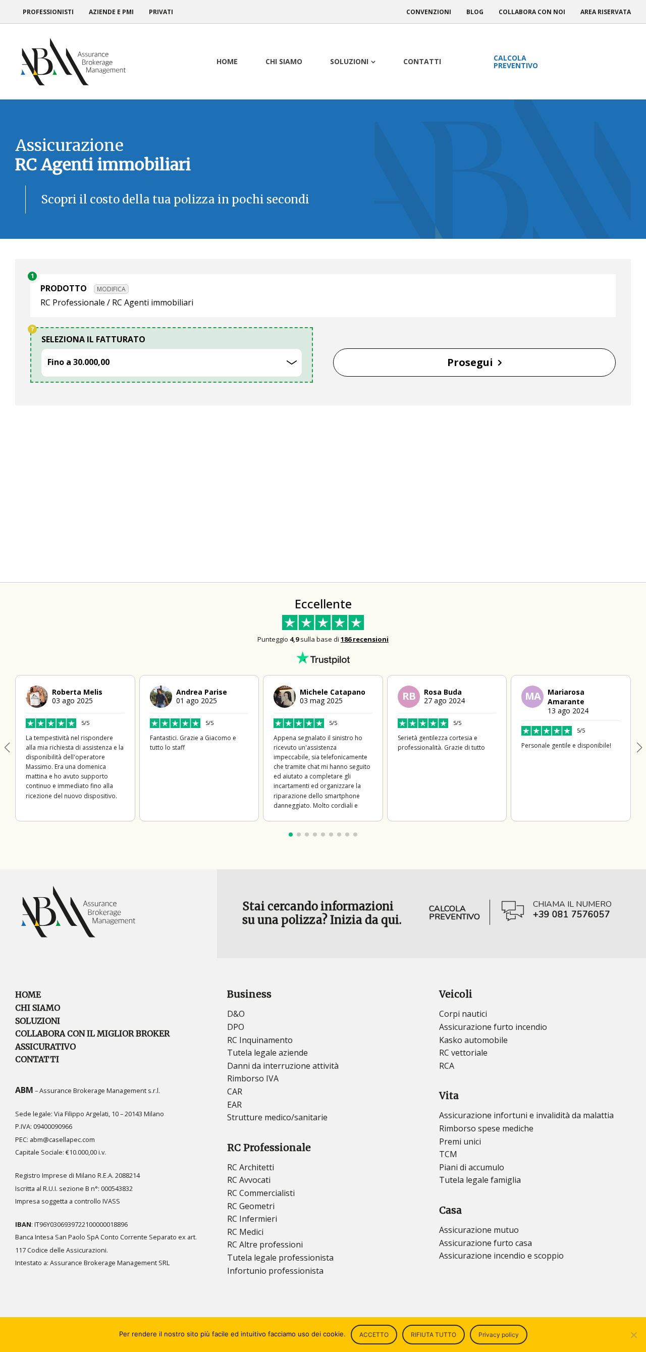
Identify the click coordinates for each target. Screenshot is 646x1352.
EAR (234, 1104)
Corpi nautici (463, 1013)
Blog (474, 12)
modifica (111, 289)
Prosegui (470, 362)
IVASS (111, 1201)
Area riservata (605, 12)
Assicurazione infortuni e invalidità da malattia (526, 1115)
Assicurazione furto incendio (493, 1026)
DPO (235, 1026)
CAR (234, 1091)
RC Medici (245, 1231)
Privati (161, 12)
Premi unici (460, 1141)
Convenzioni (428, 12)
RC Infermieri (252, 1218)
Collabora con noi (532, 12)
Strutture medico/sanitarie (277, 1117)
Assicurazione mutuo (479, 1229)
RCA (446, 1065)
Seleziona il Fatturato (93, 339)
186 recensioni (365, 639)
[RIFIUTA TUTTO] (633, 1335)
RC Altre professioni (265, 1244)
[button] (639, 748)
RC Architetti (250, 1167)
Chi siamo (37, 1008)
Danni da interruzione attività (283, 1065)
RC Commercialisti (261, 1193)
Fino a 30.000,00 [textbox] (79, 362)
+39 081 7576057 (571, 914)
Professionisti (48, 12)
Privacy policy (498, 1334)
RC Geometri (251, 1206)
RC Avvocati (249, 1179)
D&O (236, 1013)
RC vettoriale (463, 1052)
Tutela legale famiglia (480, 1179)
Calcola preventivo (454, 912)
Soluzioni (37, 1021)
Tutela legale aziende (267, 1052)
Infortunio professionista (275, 1270)
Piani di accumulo (471, 1167)
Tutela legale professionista (280, 1257)
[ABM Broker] (73, 61)
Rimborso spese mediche (486, 1128)
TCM (448, 1154)
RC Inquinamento (260, 1040)
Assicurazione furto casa (485, 1243)
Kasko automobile (473, 1040)
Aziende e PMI (111, 12)
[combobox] (171, 363)
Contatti (37, 1059)
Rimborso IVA (253, 1078)
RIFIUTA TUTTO (433, 1334)
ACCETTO (374, 1334)
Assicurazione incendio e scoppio (501, 1255)
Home (28, 995)
